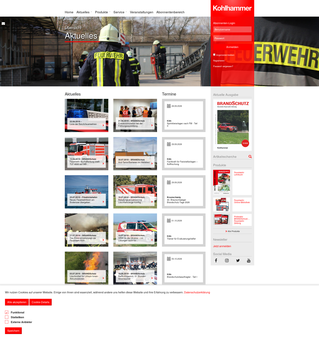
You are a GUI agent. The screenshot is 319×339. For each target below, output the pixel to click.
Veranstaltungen (141, 12)
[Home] (232, 7)
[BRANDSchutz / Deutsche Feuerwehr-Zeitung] (216, 261)
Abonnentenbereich (170, 12)
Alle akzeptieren (16, 302)
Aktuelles (83, 12)
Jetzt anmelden (222, 246)
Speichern (13, 331)
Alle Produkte (233, 231)
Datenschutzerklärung (197, 292)
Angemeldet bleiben (225, 54)
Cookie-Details (40, 302)
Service (119, 12)
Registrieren (219, 60)
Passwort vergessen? (223, 66)
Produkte (102, 12)
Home (69, 12)
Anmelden (232, 47)
